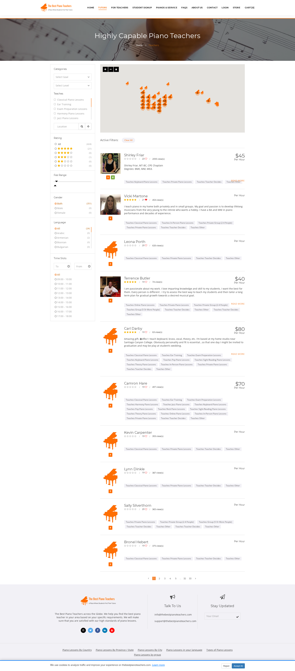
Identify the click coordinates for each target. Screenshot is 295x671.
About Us (197, 7)
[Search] (82, 126)
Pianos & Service (166, 7)
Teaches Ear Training (172, 355)
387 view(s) (157, 472)
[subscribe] (237, 616)
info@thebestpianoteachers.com (173, 614)
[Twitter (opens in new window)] (90, 630)
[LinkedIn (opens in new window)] (104, 630)
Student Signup (142, 7)
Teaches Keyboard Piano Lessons (141, 181)
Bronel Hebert (136, 542)
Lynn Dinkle (134, 469)
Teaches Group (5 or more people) (143, 309)
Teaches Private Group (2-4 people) (215, 222)
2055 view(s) (158, 159)
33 (190, 578)
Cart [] (249, 7)
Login (225, 7)
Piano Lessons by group (147, 654)
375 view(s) (157, 545)
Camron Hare (135, 383)
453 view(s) (157, 199)
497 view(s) (157, 387)
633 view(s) (157, 245)
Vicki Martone (136, 196)
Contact (212, 7)
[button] (159, 101)
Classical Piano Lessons (70, 99)
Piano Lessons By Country (77, 650)
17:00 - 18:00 (64, 316)
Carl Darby (133, 328)
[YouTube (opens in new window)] (112, 630)
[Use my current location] (88, 126)
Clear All (128, 140)
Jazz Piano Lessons (67, 118)
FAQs (184, 7)
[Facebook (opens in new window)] (97, 630)
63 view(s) (157, 332)
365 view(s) (157, 509)
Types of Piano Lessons (219, 650)
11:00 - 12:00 (64, 288)
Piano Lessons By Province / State (115, 650)
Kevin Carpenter (138, 432)
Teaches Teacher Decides (209, 181)
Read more (238, 180)
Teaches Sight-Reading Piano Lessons (212, 359)
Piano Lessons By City (150, 650)
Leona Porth (134, 242)
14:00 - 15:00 (64, 302)
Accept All (238, 665)
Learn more (158, 665)
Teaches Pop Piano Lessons (176, 359)
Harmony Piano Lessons (70, 113)
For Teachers (119, 7)
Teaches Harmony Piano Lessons (142, 404)
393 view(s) (157, 436)
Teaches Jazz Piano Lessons (176, 404)
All (58, 274)
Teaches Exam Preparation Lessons (204, 355)
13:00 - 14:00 (64, 297)
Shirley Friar (134, 155)
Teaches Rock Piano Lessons (171, 409)
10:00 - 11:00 (64, 283)
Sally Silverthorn (137, 505)
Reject (226, 665)
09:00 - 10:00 (64, 279)
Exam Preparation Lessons (72, 108)
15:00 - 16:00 (64, 306)
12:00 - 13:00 (64, 293)
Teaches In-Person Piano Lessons (177, 222)
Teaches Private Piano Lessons (177, 181)
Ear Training (64, 104)
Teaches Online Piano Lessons (140, 305)
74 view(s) (157, 281)
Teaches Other (198, 227)
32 (185, 578)
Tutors (102, 7)
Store (236, 7)
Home (90, 7)
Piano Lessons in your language (184, 650)
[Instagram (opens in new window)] (83, 630)
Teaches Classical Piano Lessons (141, 222)
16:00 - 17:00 (64, 311)
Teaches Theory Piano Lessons (141, 364)
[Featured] (108, 177)
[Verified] (113, 177)
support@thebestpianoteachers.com (175, 621)
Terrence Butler (137, 278)
